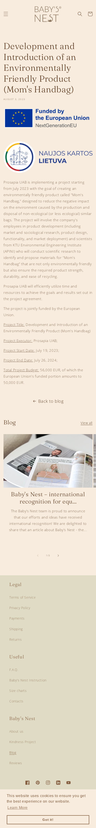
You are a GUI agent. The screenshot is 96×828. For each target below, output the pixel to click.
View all (87, 423)
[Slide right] (58, 555)
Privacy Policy (19, 608)
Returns (15, 639)
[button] (6, 14)
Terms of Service (22, 597)
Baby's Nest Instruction (28, 680)
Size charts (18, 690)
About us (16, 731)
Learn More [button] (17, 808)
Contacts (16, 701)
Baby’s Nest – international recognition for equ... (48, 498)
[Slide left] (38, 555)
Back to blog (50, 401)
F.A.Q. (13, 669)
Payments (17, 618)
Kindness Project (22, 742)
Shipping (16, 629)
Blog (12, 752)
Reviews (15, 763)
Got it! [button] (47, 819)
